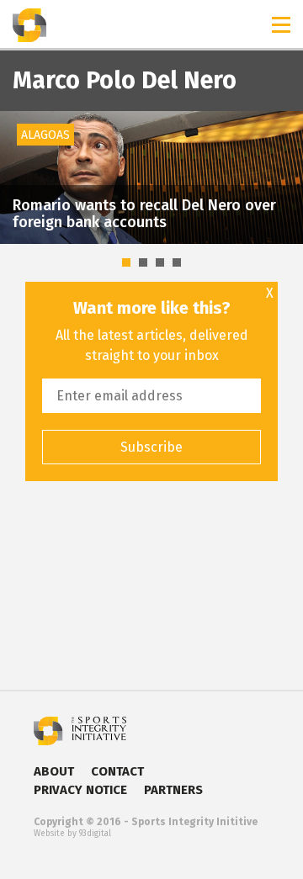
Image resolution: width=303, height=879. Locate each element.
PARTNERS (173, 789)
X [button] (270, 293)
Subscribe (151, 447)
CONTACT (117, 771)
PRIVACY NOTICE (80, 789)
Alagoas (45, 135)
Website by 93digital (72, 834)
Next (281, 147)
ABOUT (54, 771)
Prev (21, 147)
